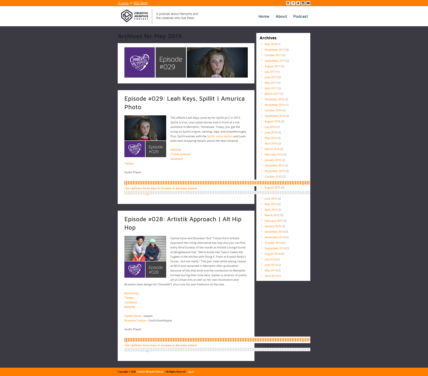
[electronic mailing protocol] (308, 3)
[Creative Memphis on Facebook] (293, 3)
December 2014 (274, 232)
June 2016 (271, 132)
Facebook (176, 159)
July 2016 (270, 127)
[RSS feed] (288, 3)
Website (175, 149)
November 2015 (275, 171)
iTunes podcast (180, 154)
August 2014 (272, 254)
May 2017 (271, 83)
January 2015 (273, 226)
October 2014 (273, 243)
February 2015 (274, 221)
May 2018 (271, 44)
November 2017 (275, 49)
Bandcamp (131, 293)
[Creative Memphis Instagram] (303, 3)
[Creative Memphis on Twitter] (298, 3)
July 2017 (270, 72)
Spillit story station (220, 136)
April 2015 (271, 209)
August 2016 (272, 121)
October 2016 (273, 110)
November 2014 (275, 237)
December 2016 (274, 99)
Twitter (129, 163)
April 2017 (271, 88)
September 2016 (275, 116)
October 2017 (273, 55)
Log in (191, 371)
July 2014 (270, 259)
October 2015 (273, 176)
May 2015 (271, 204)
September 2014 (275, 248)
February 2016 (274, 154)
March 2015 (272, 215)
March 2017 (272, 94)
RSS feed (140, 3)
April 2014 (271, 276)
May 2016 (271, 138)
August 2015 (272, 187)
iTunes (123, 3)
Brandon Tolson (135, 320)
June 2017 (271, 77)
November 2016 (275, 105)
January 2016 (273, 160)
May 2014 (271, 270)
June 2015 (271, 198)
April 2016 (271, 143)
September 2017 (275, 61)
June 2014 (271, 265)
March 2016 (272, 149)
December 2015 (274, 165)
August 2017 (272, 66)
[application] (220, 183)
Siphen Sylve (132, 316)
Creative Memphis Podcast (159, 16)
